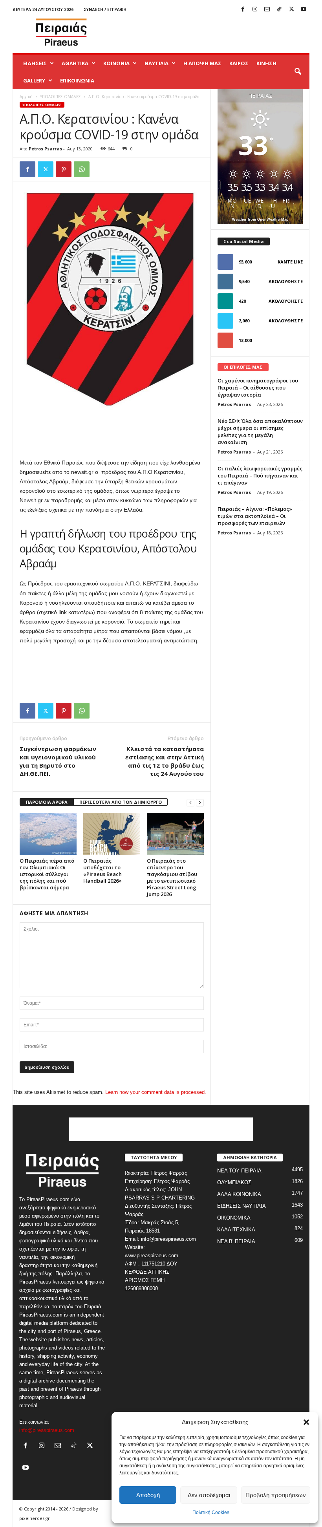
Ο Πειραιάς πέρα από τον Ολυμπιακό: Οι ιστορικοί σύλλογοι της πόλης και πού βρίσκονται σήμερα (47, 874)
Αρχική (26, 96)
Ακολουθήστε (286, 281)
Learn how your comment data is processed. (155, 1092)
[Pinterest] (63, 169)
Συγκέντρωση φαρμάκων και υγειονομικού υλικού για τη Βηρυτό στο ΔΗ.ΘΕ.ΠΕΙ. (58, 761)
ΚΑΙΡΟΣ (239, 63)
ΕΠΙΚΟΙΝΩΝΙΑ (77, 80)
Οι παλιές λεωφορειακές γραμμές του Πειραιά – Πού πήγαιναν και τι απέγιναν (260, 475)
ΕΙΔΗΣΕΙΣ (35, 63)
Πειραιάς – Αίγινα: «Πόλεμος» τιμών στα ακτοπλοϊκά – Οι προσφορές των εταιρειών (255, 516)
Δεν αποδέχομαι (209, 1495)
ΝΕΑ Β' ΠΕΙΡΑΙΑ (236, 1241)
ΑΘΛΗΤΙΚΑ (75, 63)
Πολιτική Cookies (210, 1512)
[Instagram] (255, 9)
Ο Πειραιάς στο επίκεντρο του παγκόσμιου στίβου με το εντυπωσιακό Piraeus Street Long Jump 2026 (172, 877)
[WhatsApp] (82, 169)
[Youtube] (303, 9)
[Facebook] (242, 9)
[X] (291, 9)
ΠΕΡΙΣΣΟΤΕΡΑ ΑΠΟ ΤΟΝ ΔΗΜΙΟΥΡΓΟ (120, 802)
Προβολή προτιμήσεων (275, 1495)
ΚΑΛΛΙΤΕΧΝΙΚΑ (236, 1230)
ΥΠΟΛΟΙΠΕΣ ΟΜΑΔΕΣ (60, 96)
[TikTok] (279, 9)
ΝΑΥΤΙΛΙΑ (156, 63)
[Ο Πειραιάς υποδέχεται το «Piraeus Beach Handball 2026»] (111, 834)
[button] (306, 1422)
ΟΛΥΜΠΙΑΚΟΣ (234, 1182)
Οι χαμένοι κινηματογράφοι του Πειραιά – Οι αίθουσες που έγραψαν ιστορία (258, 387)
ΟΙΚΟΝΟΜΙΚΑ (234, 1218)
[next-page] (200, 802)
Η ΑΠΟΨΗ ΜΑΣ (202, 63)
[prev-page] (190, 802)
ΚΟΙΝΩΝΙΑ (116, 63)
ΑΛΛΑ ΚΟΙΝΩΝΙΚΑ (239, 1194)
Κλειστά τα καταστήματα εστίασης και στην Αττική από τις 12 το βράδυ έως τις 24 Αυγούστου (164, 761)
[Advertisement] (210, 32)
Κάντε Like (290, 262)
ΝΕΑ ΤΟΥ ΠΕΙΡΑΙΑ (239, 1171)
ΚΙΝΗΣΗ (266, 63)
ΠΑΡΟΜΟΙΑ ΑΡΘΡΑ (47, 802)
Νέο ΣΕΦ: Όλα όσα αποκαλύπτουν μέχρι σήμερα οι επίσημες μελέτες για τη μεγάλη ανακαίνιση (260, 431)
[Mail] (267, 9)
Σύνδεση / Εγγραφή (105, 9)
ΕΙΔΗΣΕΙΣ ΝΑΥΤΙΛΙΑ (241, 1206)
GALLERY (34, 80)
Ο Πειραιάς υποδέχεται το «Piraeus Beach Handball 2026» (102, 870)
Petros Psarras (45, 149)
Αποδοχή (148, 1495)
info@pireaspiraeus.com (46, 1430)
